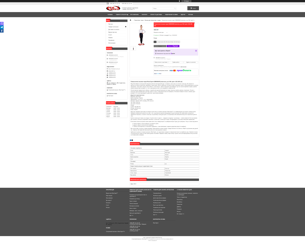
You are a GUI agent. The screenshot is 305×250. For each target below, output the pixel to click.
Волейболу (179, 202)
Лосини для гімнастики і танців (152, 20)
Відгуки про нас (112, 32)
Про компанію (134, 14)
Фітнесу (179, 211)
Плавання (179, 209)
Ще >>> (131, 215)
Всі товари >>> (180, 213)
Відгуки (183, 14)
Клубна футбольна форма (159, 200)
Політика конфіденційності (167, 239)
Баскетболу (180, 199)
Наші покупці (109, 195)
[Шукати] (175, 8)
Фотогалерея (111, 43)
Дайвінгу (179, 206)
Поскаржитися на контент (154, 239)
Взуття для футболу (158, 205)
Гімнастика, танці (141, 99)
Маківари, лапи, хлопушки (136, 210)
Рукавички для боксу (135, 198)
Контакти (144, 14)
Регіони (190, 14)
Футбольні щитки (157, 195)
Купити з (170, 46)
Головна (110, 14)
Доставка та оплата (113, 29)
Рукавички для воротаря (159, 207)
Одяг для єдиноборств (135, 213)
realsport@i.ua (111, 71)
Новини (110, 37)
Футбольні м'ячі (157, 202)
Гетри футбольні (157, 193)
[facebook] (130, 140)
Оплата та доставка (156, 14)
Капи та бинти (133, 208)
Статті (110, 35)
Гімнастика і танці (138, 20)
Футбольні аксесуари (158, 212)
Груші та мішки (133, 201)
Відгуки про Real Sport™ (112, 193)
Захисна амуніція (134, 203)
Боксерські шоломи (134, 206)
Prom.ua (160, 237)
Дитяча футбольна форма (159, 198)
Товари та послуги (121, 14)
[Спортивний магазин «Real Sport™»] (113, 8)
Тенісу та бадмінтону (182, 197)
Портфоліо (111, 40)
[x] (132, 140)
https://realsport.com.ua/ (114, 68)
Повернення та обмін (171, 14)
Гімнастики (179, 204)
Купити (160, 46)
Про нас (110, 24)
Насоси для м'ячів (157, 209)
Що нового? (109, 200)
